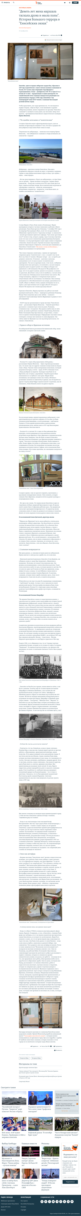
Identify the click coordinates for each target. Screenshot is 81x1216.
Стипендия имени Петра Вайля (10, 1204)
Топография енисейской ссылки (34, 1036)
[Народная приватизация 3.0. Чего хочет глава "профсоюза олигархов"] (40, 1098)
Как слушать (24, 1201)
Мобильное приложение (8, 1201)
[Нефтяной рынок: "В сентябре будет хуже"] (40, 1124)
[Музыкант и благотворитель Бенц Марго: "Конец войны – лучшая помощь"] (11, 1151)
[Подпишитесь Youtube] (53, 1201)
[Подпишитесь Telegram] (57, 1201)
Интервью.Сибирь (25, 8)
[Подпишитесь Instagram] (60, 1201)
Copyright (23, 1210)
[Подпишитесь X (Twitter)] (49, 1201)
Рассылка (23, 1207)
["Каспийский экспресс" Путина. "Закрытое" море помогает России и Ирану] (14, 1098)
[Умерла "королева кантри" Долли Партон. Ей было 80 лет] (31, 1151)
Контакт (3, 1210)
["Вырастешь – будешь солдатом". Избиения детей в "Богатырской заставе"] (50, 1151)
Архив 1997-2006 (5, 1207)
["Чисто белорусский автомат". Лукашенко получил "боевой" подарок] (67, 1124)
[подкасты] (69, 2)
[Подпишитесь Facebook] (45, 1201)
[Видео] (64, 2)
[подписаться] (71, 1201)
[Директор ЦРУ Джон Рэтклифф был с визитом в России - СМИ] (31, 1174)
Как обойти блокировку (27, 1204)
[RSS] (64, 1201)
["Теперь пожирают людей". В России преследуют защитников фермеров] (50, 1174)
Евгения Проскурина (25, 27)
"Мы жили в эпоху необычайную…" (47, 247)
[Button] (45, 35)
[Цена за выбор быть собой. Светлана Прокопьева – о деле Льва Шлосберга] (11, 1174)
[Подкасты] (68, 1201)
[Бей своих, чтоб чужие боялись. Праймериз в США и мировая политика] (14, 1124)
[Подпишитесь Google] (42, 1201)
